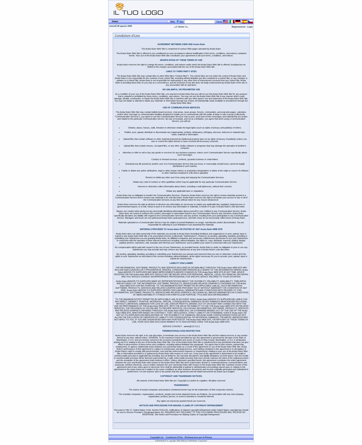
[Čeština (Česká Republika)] (250, 22)
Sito (181, 22)
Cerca (219, 22)
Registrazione (238, 27)
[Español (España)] (244, 22)
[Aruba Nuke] (139, 17)
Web (172, 22)
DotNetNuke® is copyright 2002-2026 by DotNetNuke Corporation (181, 441)
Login (250, 27)
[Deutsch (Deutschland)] (237, 22)
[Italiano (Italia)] (232, 22)
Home (181, 27)
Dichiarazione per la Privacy (198, 437)
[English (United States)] (225, 22)
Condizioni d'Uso (174, 437)
